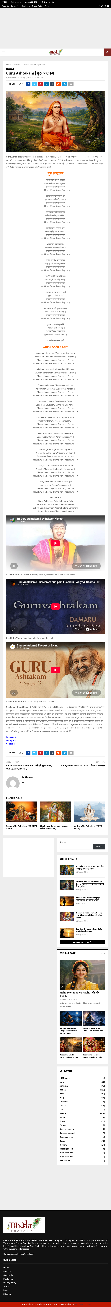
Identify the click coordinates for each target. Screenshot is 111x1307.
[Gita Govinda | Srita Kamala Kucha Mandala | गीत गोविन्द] (94, 1044)
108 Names (65, 1078)
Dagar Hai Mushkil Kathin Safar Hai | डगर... (70, 1056)
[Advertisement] (55, 28)
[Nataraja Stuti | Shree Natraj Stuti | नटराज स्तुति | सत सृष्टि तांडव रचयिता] (67, 916)
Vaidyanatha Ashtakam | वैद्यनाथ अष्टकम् (88, 827)
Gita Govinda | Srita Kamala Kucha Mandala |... (93, 1057)
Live (61, 1109)
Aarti (62, 1082)
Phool (62, 1117)
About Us (5, 6)
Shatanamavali (66, 1137)
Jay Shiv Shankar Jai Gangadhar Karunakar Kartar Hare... (69, 1031)
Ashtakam (10, 68)
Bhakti (62, 1094)
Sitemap (7, 1294)
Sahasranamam (67, 1129)
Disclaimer (26, 6)
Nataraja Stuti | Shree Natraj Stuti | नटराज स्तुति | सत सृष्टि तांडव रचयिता (89, 915)
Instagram (11, 740)
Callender (64, 1102)
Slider (62, 1141)
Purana (63, 1125)
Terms (47, 6)
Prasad (63, 1121)
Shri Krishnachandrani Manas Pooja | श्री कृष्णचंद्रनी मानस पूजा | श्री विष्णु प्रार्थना (90, 884)
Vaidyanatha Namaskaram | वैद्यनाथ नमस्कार (83, 766)
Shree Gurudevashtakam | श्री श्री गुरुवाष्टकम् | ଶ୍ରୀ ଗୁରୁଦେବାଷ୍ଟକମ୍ (29, 767)
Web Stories (65, 1161)
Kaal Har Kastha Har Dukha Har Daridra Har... (93, 1029)
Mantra (63, 1113)
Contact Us (15, 6)
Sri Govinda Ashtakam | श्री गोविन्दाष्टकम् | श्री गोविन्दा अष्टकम (88, 899)
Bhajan (63, 1090)
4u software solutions (83, 1304)
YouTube (10, 744)
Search (63, 842)
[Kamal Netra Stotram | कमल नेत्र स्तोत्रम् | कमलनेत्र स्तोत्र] (67, 870)
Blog (62, 1098)
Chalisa (63, 1106)
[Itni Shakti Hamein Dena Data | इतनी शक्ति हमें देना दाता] (67, 933)
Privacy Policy (37, 6)
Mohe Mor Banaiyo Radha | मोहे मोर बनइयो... (79, 994)
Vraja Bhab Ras (66, 1153)
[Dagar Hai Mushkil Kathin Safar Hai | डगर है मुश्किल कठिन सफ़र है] (71, 1044)
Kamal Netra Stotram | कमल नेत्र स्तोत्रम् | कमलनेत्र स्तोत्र (90, 867)
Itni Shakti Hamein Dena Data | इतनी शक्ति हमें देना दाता (89, 930)
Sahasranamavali (67, 1133)
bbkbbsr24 (12, 78)
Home (6, 1267)
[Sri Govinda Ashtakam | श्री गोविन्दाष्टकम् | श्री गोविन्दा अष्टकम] (67, 901)
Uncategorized (66, 1149)
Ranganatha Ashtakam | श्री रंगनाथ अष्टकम (21, 827)
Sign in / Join (49, 2)
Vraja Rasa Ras (66, 1157)
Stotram (63, 1145)
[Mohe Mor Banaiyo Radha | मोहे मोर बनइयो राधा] (82, 975)
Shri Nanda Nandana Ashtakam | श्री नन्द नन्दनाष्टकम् (54, 827)
